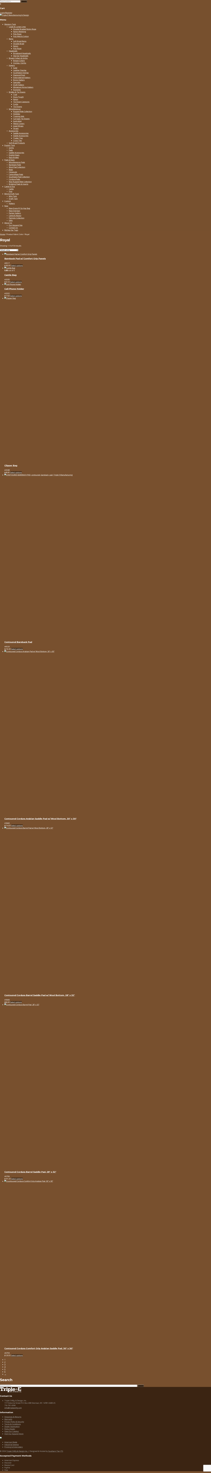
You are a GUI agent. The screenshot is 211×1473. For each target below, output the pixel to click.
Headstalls (13, 51)
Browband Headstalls (22, 53)
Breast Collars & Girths (18, 58)
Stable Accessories (20, 135)
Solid (15, 68)
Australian (17, 121)
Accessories (13, 131)
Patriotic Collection (16, 218)
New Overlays (14, 211)
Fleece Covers (18, 123)
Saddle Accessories (21, 133)
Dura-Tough (18, 97)
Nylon (15, 46)
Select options (17, 265)
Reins (11, 39)
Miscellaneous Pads (17, 162)
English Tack (9, 145)
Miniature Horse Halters (23, 87)
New (6, 206)
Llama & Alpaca (15, 215)
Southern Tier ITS (55, 1451)
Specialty (16, 82)
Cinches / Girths (19, 63)
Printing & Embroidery (13, 1447)
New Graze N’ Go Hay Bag (19, 208)
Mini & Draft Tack (11, 194)
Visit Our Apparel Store (13, 1434)
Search (24, 1)
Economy (17, 89)
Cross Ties (17, 140)
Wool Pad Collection (17, 167)
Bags (11, 169)
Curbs (15, 104)
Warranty (8, 1419)
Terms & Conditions (12, 1424)
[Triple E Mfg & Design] (14, 15)
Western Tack (10, 24)
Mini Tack (13, 196)
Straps (16, 128)
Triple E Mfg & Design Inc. (17, 1451)
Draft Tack (13, 198)
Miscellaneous (15, 109)
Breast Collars (19, 60)
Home (2, 234)
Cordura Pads (14, 179)
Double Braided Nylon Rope (24, 29)
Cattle (11, 189)
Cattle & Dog (9, 186)
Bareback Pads (15, 165)
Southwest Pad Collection (19, 177)
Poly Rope (17, 34)
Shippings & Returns (12, 1417)
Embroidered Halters (21, 77)
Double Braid (18, 43)
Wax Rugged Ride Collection (20, 182)
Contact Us (13, 228)
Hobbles (16, 114)
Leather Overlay (19, 70)
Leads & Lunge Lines (17, 27)
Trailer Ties (18, 138)
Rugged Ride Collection (22, 111)
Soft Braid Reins (19, 41)
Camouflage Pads (16, 174)
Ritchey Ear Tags (11, 230)
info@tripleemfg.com (13, 1408)
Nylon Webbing (19, 31)
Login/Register (6, 13)
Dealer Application (12, 1426)
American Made (10, 1442)
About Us (8, 223)
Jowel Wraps (18, 126)
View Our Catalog (11, 1431)
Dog (10, 191)
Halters (12, 65)
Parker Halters (15, 213)
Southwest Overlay (21, 73)
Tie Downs (17, 106)
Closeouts (13, 172)
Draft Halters (18, 85)
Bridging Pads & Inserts (18, 184)
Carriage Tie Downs (21, 119)
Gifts (11, 220)
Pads (11, 150)
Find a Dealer (9, 1429)
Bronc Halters (19, 80)
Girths (11, 148)
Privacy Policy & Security (14, 1421)
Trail (15, 94)
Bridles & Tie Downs (17, 92)
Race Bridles (14, 157)
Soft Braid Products (17, 143)
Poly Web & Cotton (21, 36)
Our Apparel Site (15, 225)
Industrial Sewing (11, 1444)
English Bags (14, 155)
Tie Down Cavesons (21, 102)
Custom (7, 201)
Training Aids (18, 116)
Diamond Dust (19, 75)
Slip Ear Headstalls (20, 56)
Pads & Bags (9, 160)
